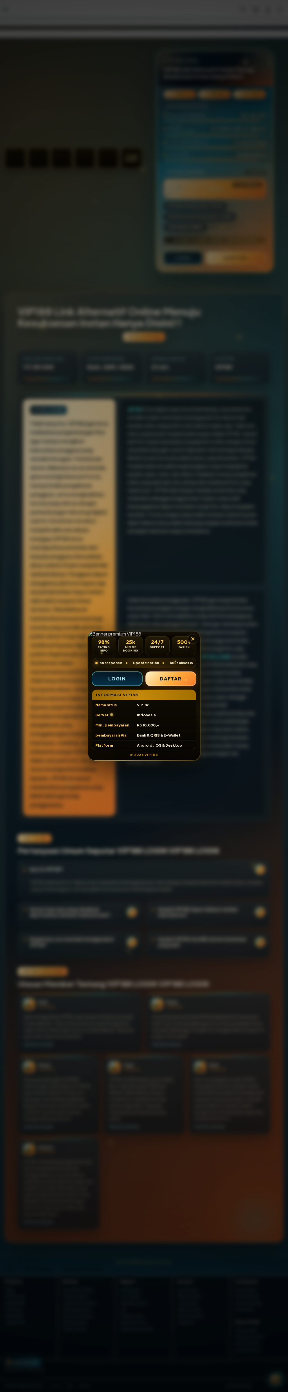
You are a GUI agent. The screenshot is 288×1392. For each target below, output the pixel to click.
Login (117, 679)
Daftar (171, 679)
